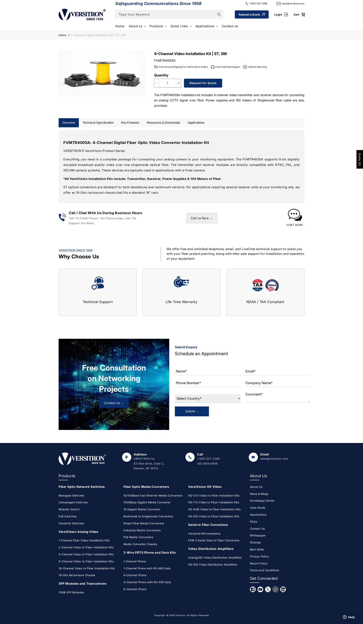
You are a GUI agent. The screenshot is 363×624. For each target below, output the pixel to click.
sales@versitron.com (293, 3)
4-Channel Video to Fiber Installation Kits (86, 554)
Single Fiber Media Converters (143, 523)
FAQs (253, 521)
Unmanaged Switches (73, 502)
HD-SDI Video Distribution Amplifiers (212, 564)
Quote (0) (359, 159)
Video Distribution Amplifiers (210, 549)
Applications (204, 26)
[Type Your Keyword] (219, 14)
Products (156, 26)
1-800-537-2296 (258, 3)
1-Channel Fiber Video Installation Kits (84, 540)
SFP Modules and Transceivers (83, 583)
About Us (256, 486)
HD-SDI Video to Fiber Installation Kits (213, 516)
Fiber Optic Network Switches (82, 487)
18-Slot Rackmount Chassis (77, 575)
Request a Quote (249, 14)
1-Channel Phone (134, 561)
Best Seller (257, 549)
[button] (136, 26)
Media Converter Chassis (140, 544)
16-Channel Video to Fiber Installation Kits (87, 568)
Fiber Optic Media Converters (146, 487)
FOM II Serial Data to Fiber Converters (214, 540)
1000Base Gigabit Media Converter (147, 502)
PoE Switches (68, 516)
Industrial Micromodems (204, 533)
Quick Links (179, 26)
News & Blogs (259, 493)
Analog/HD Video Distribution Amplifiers (215, 557)
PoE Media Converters (138, 537)
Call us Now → (202, 218)
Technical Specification (98, 122)
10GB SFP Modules (71, 592)
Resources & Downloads (163, 122)
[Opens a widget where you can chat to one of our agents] (348, 617)
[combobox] (169, 14)
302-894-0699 (207, 463)
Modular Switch (69, 509)
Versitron (180, 615)
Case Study (257, 507)
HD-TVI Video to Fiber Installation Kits (213, 502)
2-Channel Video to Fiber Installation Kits (86, 547)
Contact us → (114, 403)
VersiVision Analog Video (78, 532)
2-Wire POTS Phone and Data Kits (149, 552)
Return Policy (259, 563)
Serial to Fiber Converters (208, 525)
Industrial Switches (71, 523)
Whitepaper (258, 535)
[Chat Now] (294, 218)
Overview (68, 122)
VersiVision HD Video (205, 487)
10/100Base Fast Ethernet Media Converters (153, 495)
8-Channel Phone (135, 589)
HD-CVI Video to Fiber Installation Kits (213, 495)
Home (62, 35)
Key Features (130, 122)
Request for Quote (203, 83)
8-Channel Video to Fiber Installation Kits (86, 561)
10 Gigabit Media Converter (142, 509)
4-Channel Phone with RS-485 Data (147, 582)
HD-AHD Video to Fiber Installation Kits (214, 509)
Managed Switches (71, 495)
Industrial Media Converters (142, 530)
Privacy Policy (259, 556)
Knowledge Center (262, 500)
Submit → (192, 411)
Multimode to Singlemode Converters (148, 516)
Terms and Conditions (264, 570)
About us (135, 26)
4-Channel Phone (135, 575)
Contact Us (257, 528)
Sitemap (255, 542)
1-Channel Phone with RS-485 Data (147, 568)
